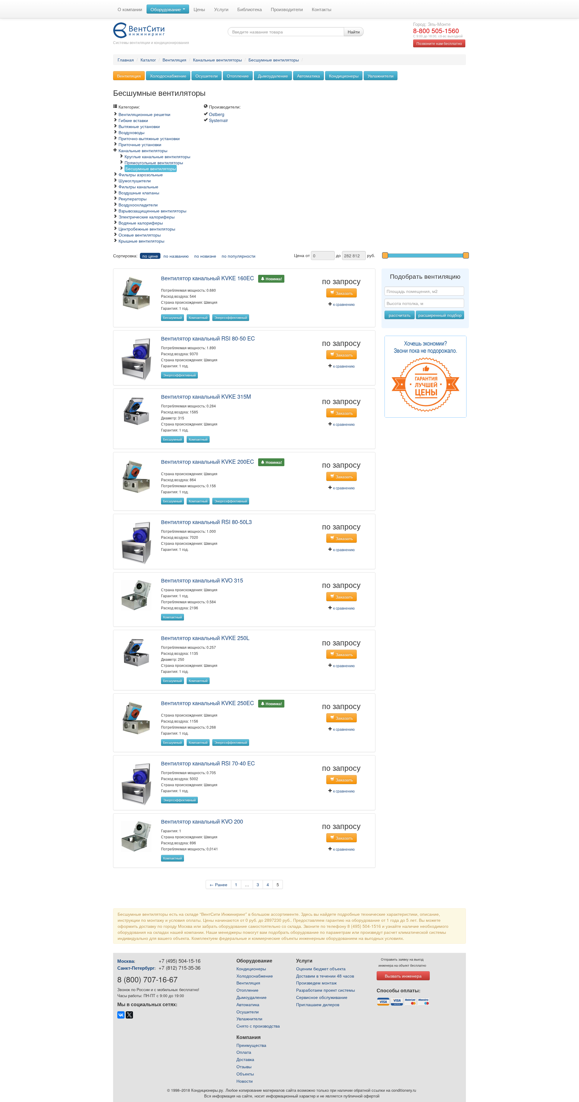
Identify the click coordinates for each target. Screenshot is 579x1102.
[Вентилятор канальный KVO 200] (136, 836)
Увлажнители (381, 76)
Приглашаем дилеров (317, 1004)
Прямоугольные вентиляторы (154, 162)
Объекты (245, 1074)
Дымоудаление (273, 76)
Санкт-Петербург (135, 968)
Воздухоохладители (138, 205)
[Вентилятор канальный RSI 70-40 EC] (136, 783)
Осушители (206, 76)
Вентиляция (174, 60)
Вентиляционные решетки (144, 114)
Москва (125, 961)
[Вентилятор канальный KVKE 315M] (136, 411)
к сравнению (343, 304)
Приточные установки (140, 144)
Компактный (198, 317)
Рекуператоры (133, 199)
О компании (130, 9)
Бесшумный (172, 317)
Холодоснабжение (168, 76)
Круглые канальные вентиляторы (157, 156)
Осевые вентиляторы (140, 235)
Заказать (343, 293)
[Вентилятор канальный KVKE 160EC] (136, 292)
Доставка (245, 1059)
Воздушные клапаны (139, 193)
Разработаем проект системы (325, 990)
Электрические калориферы (147, 217)
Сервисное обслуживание (321, 997)
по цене (150, 256)
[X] (129, 1015)
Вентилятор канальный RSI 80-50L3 (206, 522)
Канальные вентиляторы (217, 60)
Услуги (221, 9)
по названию (176, 256)
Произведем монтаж (316, 983)
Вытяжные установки (139, 126)
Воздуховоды (131, 132)
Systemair (218, 120)
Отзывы (244, 1066)
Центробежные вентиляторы (147, 229)
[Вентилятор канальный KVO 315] (136, 595)
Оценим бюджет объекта (321, 968)
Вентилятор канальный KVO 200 (202, 821)
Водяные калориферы (141, 223)
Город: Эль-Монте (432, 23)
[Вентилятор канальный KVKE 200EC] (136, 476)
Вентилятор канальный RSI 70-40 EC (208, 763)
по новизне (205, 256)
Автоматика (308, 76)
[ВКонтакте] (121, 1015)
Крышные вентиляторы (141, 241)
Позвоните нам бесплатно (439, 43)
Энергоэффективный (230, 317)
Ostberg (216, 114)
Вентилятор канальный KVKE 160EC (207, 278)
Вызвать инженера (403, 976)
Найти (354, 32)
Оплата (243, 1052)
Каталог (148, 60)
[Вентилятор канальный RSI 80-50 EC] (136, 359)
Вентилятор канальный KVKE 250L (205, 638)
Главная (126, 60)
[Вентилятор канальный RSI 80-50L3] (136, 542)
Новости (244, 1081)
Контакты (321, 9)
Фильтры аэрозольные (141, 174)
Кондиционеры (344, 76)
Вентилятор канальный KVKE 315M (206, 396)
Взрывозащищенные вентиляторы (152, 211)
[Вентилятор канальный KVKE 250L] (136, 652)
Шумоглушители (135, 180)
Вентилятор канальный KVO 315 (202, 580)
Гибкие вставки (133, 120)
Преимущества (251, 1045)
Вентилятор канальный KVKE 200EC (207, 461)
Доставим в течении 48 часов (325, 976)
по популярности (238, 256)
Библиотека (249, 9)
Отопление (238, 76)
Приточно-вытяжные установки (149, 138)
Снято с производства (258, 1026)
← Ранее (218, 884)
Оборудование (166, 9)
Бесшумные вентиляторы (273, 60)
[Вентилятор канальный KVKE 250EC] (136, 717)
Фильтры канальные (138, 187)
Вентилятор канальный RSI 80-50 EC (208, 338)
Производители (287, 9)
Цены (199, 9)
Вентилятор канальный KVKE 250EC (207, 703)
